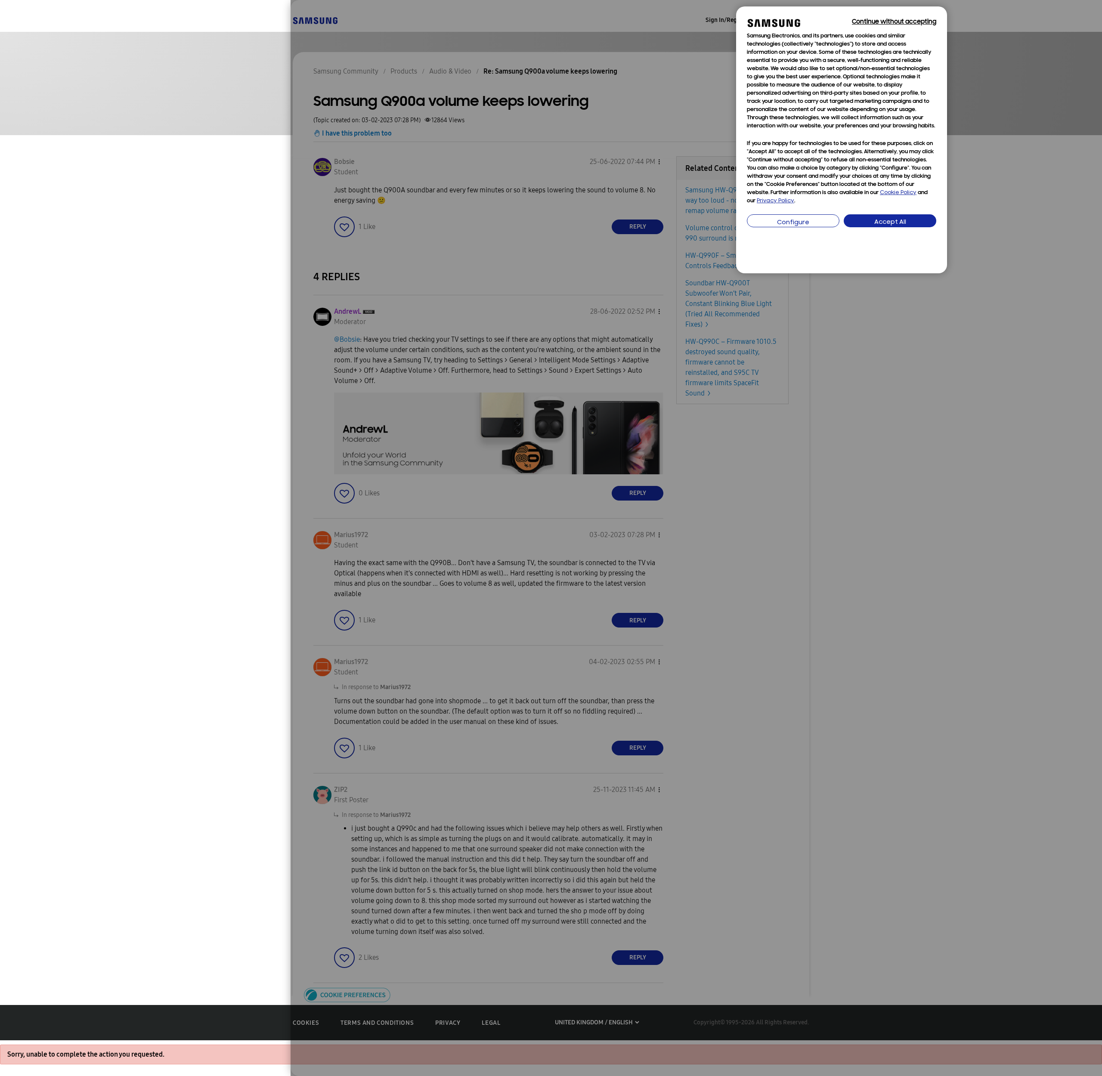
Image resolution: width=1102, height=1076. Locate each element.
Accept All (890, 222)
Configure (793, 223)
